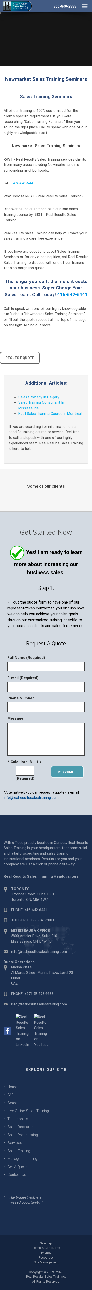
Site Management (46, 1262)
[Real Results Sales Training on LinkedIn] (22, 1030)
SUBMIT (70, 772)
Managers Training (22, 1159)
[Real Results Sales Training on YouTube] (41, 1030)
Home (12, 1087)
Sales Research (20, 1127)
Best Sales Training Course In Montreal (50, 413)
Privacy (46, 1253)
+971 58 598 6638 (39, 994)
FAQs (11, 1095)
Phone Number (20, 698)
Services (14, 1143)
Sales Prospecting (22, 1135)
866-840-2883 (42, 920)
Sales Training (18, 1151)
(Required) (24, 778)
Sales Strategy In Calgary (38, 397)
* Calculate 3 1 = (25, 762)
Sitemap (46, 1243)
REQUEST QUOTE (20, 358)
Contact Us (16, 1174)
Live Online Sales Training (28, 1111)
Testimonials (17, 1119)
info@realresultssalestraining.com (31, 798)
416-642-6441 (24, 183)
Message (15, 718)
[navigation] (85, 6)
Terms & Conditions (46, 1248)
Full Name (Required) (26, 657)
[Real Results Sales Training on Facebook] (7, 1030)
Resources (46, 1257)
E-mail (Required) (23, 678)
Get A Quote (17, 1167)
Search (13, 1103)
